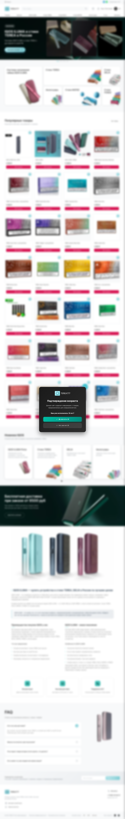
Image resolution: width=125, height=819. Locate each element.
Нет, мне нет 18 (64, 425)
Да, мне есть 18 (64, 419)
